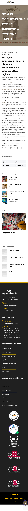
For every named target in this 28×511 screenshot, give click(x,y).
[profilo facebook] (10, 495)
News (11, 10)
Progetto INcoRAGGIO (16, 184)
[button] (2, 2)
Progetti (15, 10)
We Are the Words (14, 199)
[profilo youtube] (15, 495)
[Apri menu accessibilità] (25, 503)
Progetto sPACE (14, 177)
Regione (4, 102)
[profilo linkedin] (17, 495)
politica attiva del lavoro (9, 83)
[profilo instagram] (13, 495)
